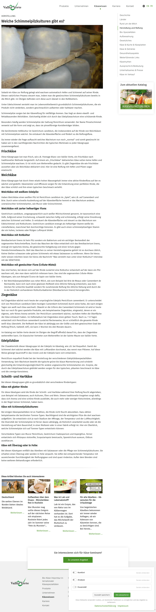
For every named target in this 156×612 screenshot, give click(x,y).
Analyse (81, 580)
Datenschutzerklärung (105, 606)
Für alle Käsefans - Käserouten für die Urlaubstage (91, 500)
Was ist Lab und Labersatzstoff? (61, 498)
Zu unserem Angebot (78, 559)
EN (148, 6)
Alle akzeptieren (122, 595)
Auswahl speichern (102, 595)
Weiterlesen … (17, 512)
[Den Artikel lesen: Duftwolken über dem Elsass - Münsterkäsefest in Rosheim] (39, 486)
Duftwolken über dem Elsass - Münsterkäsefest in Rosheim (38, 500)
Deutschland (8, 497)
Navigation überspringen (118, 12)
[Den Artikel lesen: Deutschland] (13, 486)
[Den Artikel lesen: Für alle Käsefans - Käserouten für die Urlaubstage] (91, 486)
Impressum (123, 606)
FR (151, 6)
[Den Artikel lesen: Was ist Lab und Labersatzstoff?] (65, 486)
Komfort (81, 572)
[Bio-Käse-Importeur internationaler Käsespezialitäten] (12, 5)
